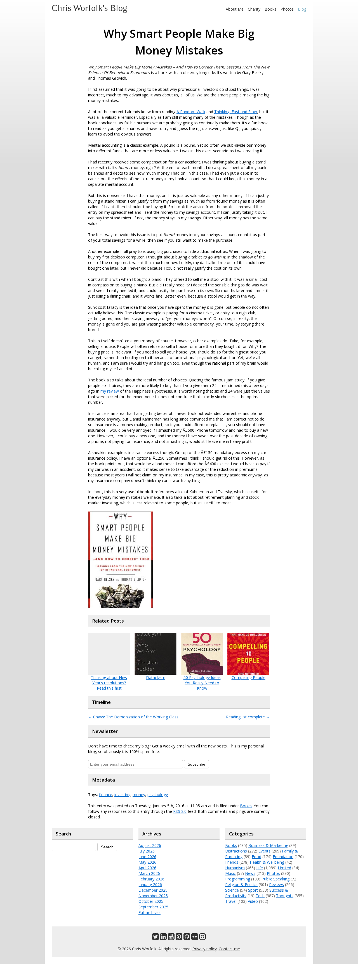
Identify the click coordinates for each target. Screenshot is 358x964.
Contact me (229, 948)
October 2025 (150, 901)
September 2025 (153, 907)
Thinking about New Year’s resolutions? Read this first (109, 683)
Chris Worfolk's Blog (89, 8)
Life (259, 867)
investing (122, 794)
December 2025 (153, 890)
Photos (287, 9)
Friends (231, 862)
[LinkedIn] (163, 938)
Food (256, 856)
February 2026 (151, 879)
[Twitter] (155, 938)
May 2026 (147, 862)
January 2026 (150, 884)
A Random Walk (190, 111)
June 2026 (147, 856)
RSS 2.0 (180, 811)
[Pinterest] (179, 938)
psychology (157, 794)
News (250, 873)
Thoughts (284, 895)
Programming (237, 879)
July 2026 (146, 851)
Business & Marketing (268, 845)
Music (230, 873)
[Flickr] (194, 938)
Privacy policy (204, 948)
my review (109, 391)
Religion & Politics (241, 884)
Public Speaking (275, 879)
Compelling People (248, 677)
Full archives (149, 912)
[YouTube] (171, 938)
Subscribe (196, 764)
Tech (260, 895)
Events (264, 851)
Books (270, 9)
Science (232, 890)
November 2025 (153, 895)
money (139, 794)
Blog (302, 9)
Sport (253, 890)
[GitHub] (186, 938)
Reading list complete (248, 717)
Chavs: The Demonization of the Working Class (133, 717)
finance (105, 794)
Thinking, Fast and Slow (235, 111)
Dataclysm (155, 677)
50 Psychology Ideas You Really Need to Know (202, 683)
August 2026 (149, 845)
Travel (230, 901)
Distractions (236, 851)
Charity (254, 9)
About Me (235, 9)
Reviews (276, 884)
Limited (284, 867)
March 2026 (149, 873)
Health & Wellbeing (267, 862)
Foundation (283, 856)
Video (253, 901)
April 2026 (147, 867)
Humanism (235, 867)
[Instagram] (202, 938)
